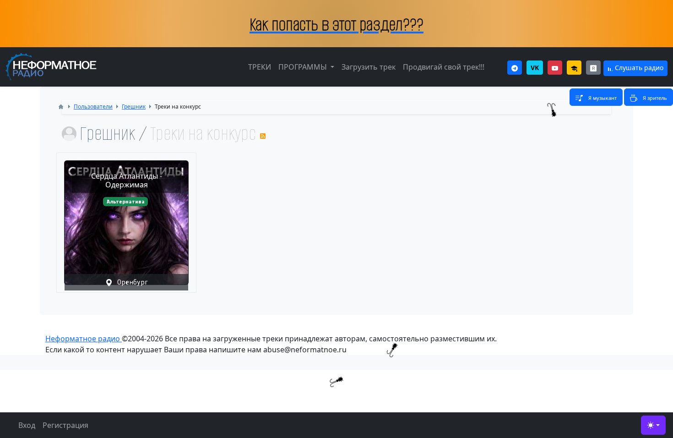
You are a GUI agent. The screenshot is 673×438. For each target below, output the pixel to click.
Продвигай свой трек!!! (443, 67)
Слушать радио (638, 67)
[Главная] (61, 106)
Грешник (107, 133)
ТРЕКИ (259, 67)
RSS (262, 136)
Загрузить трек (369, 67)
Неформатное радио (83, 339)
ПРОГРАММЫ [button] (303, 67)
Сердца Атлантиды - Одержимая (126, 180)
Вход (26, 425)
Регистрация (65, 425)
